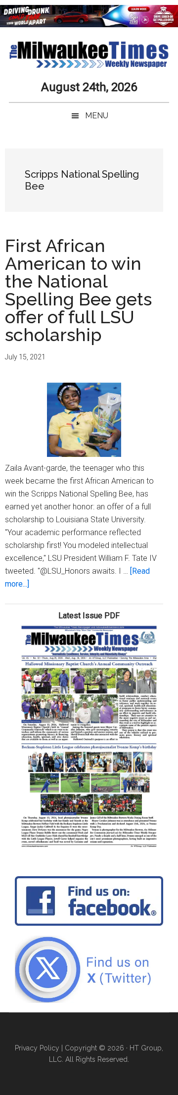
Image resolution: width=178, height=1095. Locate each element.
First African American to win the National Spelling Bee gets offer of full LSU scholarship (78, 290)
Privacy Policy (37, 1048)
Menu (96, 115)
